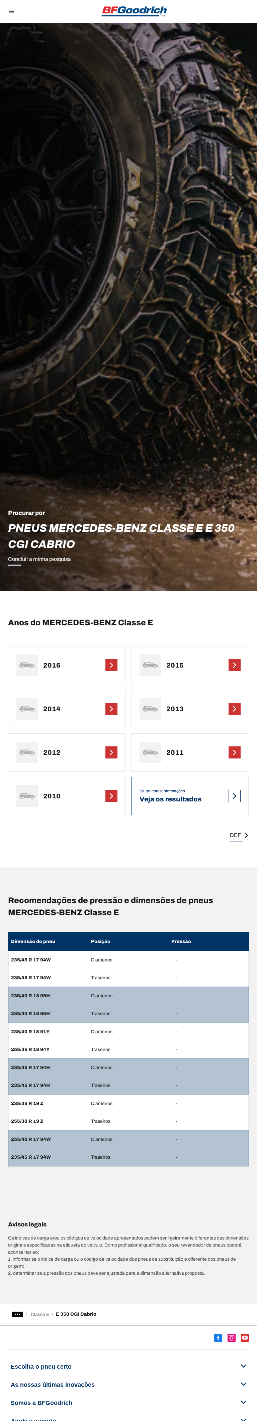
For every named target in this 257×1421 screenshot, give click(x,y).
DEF (235, 835)
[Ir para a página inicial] (134, 11)
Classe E (40, 1314)
